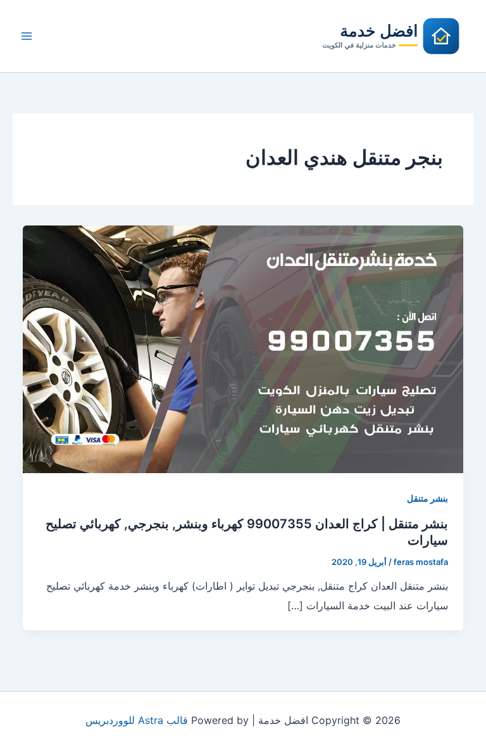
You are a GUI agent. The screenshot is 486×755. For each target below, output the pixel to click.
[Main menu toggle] (26, 36)
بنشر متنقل (427, 498)
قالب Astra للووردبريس (136, 720)
